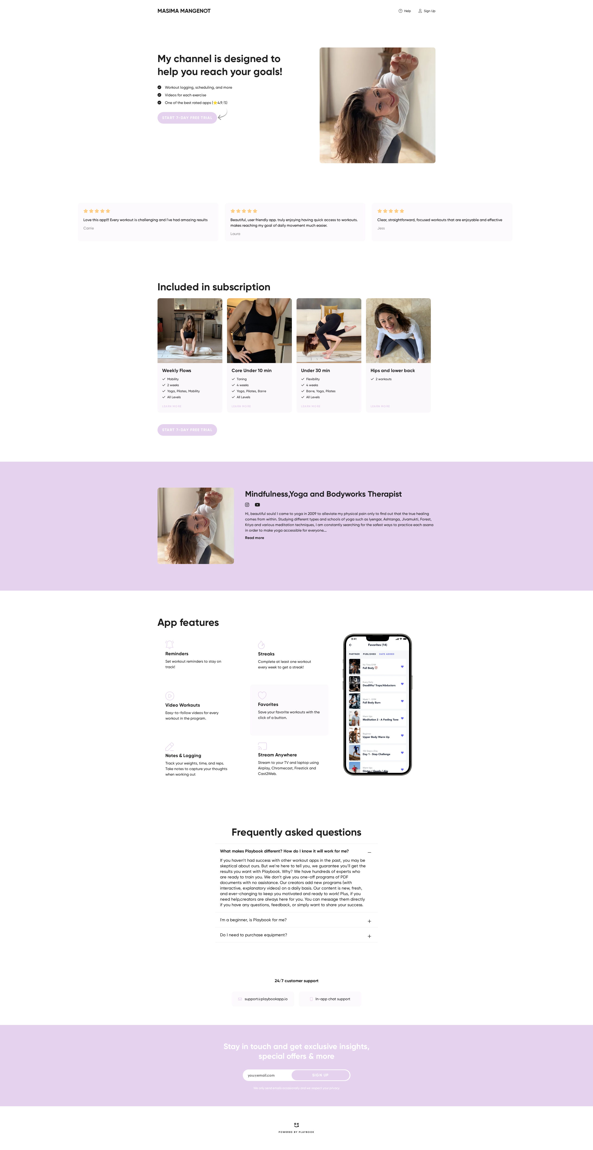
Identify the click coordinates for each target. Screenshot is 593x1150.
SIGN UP (320, 1075)
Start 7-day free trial (187, 118)
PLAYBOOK (306, 1132)
